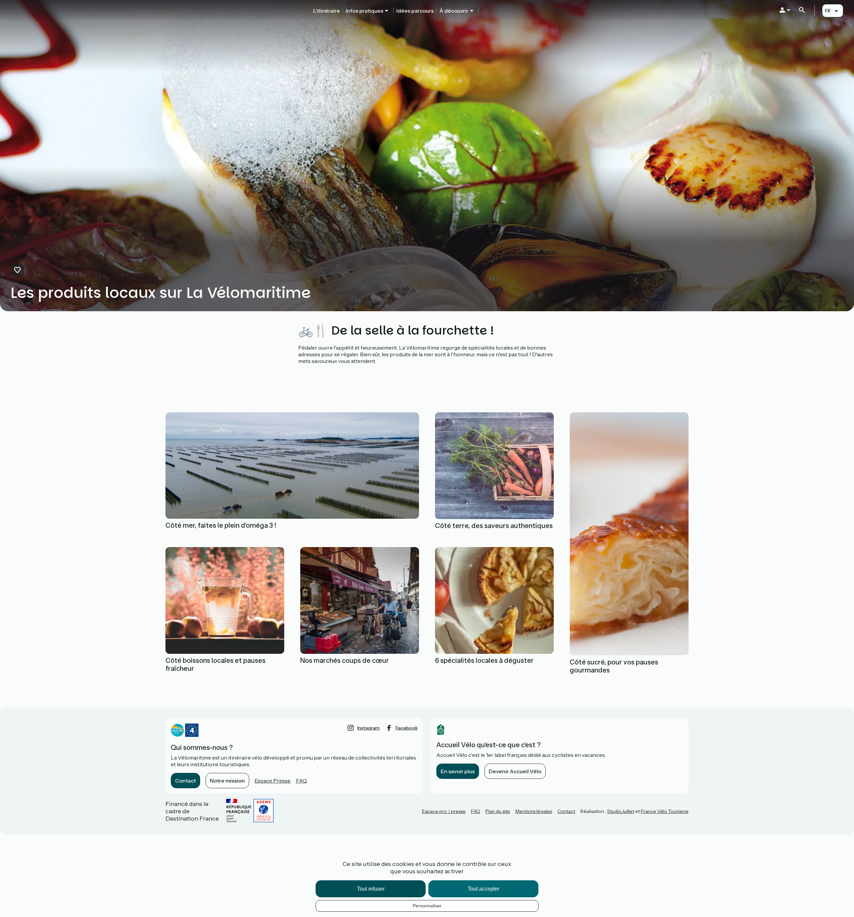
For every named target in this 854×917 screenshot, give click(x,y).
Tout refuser (371, 889)
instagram (368, 728)
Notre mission (227, 780)
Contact (185, 780)
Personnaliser (427, 905)
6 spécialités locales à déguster (484, 660)
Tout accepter (483, 889)
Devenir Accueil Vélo (515, 771)
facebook (407, 728)
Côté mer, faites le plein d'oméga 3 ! (220, 525)
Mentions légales (533, 811)
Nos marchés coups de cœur (344, 660)
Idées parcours (415, 10)
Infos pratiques (364, 10)
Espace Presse (273, 780)
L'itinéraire (326, 10)
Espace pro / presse (444, 811)
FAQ (301, 780)
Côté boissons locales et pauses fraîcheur (215, 664)
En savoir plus (458, 771)
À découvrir (453, 10)
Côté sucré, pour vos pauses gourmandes (614, 666)
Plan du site (497, 811)
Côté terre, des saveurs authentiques (494, 526)
